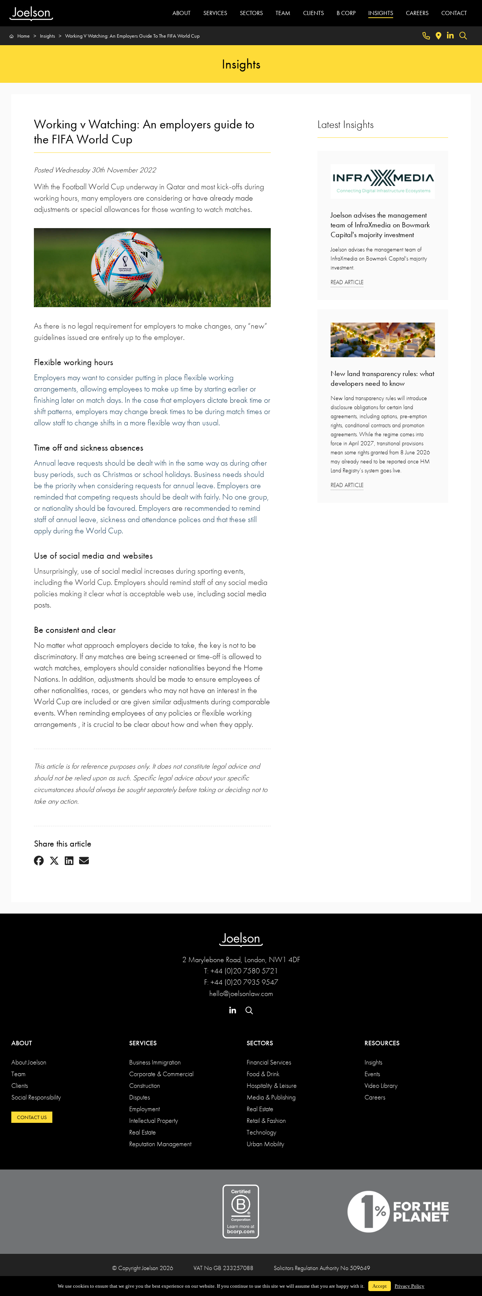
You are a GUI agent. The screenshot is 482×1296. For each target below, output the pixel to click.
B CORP (346, 13)
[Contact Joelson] (426, 35)
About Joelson (28, 1062)
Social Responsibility (36, 1097)
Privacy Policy (409, 1286)
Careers (375, 1097)
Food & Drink (263, 1073)
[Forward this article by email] (84, 861)
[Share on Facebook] (39, 861)
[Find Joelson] (438, 35)
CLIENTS (313, 13)
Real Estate (142, 1132)
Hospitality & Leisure (272, 1085)
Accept (379, 1286)
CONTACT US (32, 1117)
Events (372, 1073)
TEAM (283, 13)
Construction (144, 1085)
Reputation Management (160, 1143)
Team (18, 1073)
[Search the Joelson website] (463, 35)
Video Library (381, 1085)
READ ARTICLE (347, 282)
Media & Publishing (271, 1097)
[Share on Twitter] (54, 861)
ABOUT (181, 13)
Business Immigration (155, 1062)
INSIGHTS (380, 13)
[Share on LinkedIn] (69, 861)
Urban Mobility (265, 1143)
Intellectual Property (153, 1120)
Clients (19, 1085)
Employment (144, 1108)
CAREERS (417, 13)
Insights (373, 1062)
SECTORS (251, 13)
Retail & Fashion (266, 1120)
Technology (261, 1132)
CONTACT (454, 13)
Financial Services (269, 1062)
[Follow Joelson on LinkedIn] (450, 35)
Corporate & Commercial (161, 1073)
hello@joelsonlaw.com (241, 993)
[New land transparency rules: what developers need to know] (383, 342)
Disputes (139, 1097)
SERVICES (215, 13)
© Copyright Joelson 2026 (142, 1268)
